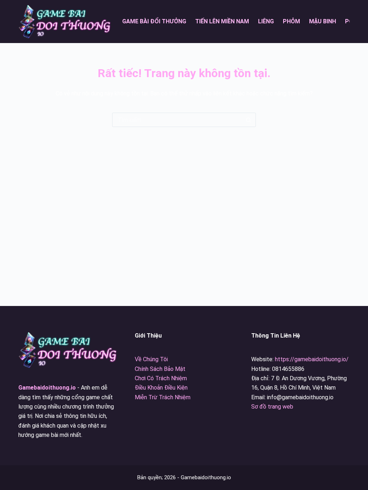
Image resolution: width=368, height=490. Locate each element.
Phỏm (291, 21)
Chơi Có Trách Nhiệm (161, 378)
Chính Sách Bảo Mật (160, 369)
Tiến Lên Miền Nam (222, 21)
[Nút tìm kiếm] (248, 120)
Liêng (266, 21)
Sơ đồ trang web (272, 406)
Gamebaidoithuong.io (47, 387)
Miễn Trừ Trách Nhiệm (162, 397)
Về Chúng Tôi (151, 359)
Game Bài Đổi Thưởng (154, 21)
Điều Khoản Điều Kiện (161, 387)
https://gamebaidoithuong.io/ (312, 359)
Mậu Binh (322, 21)
